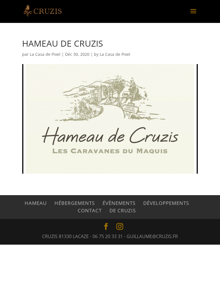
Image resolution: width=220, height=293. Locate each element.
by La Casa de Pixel (112, 54)
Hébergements (74, 203)
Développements (166, 203)
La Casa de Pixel (45, 54)
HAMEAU (36, 203)
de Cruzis (122, 210)
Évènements (119, 203)
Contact (90, 210)
